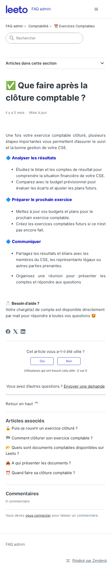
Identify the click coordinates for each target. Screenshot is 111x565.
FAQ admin (14, 26)
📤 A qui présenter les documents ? (38, 462)
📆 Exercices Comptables (74, 26)
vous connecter (38, 515)
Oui (42, 361)
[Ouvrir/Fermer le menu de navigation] (96, 9)
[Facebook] (8, 331)
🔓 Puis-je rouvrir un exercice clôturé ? (42, 428)
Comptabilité (38, 26)
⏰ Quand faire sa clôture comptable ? (40, 472)
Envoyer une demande (84, 386)
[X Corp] (15, 331)
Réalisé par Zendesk (89, 560)
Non (69, 361)
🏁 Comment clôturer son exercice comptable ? (49, 438)
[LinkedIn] (23, 331)
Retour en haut (20, 403)
